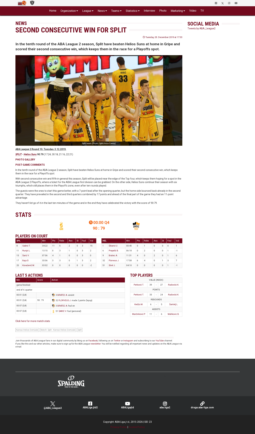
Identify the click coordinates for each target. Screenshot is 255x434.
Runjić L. (26, 250)
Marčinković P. (138, 314)
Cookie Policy (137, 427)
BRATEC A (62, 295)
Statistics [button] (131, 10)
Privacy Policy (118, 427)
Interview (149, 10)
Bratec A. (113, 255)
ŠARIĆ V (62, 311)
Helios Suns (30, 154)
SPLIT (18, 154)
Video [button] (192, 10)
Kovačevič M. (28, 265)
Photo (163, 10)
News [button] (101, 10)
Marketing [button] (177, 10)
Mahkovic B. (173, 314)
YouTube (160, 340)
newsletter (96, 344)
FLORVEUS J (65, 300)
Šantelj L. (173, 304)
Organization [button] (68, 10)
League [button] (86, 10)
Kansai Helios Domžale (27, 330)
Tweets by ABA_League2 (201, 28)
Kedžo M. (138, 304)
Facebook (93, 340)
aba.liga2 (165, 407)
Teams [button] (115, 10)
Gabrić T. (26, 246)
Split (80, 330)
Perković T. (139, 285)
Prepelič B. (114, 250)
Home (52, 10)
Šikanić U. (113, 246)
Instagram (128, 340)
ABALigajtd (127, 407)
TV (202, 10)
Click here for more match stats (32, 321)
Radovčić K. (173, 285)
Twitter (117, 340)
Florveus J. (114, 260)
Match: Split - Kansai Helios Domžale (58, 330)
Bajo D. (25, 260)
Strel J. (112, 265)
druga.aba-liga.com (202, 407)
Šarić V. (25, 255)
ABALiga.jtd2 (90, 407)
